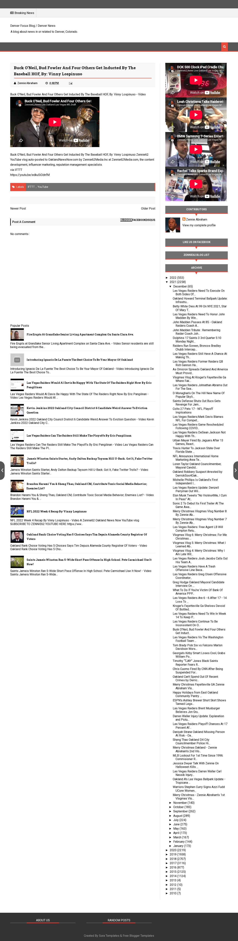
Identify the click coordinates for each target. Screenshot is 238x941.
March (177, 837)
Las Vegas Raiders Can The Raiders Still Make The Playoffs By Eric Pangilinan (79, 435)
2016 (173, 867)
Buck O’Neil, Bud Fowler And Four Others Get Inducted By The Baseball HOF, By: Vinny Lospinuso (73, 94)
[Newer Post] (2, 470)
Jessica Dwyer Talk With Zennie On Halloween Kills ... (196, 765)
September (181, 811)
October (178, 807)
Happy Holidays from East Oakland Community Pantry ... (195, 694)
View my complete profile (199, 225)
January (178, 846)
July (176, 820)
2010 (173, 893)
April (176, 833)
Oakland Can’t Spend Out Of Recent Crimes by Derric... (195, 678)
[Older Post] (235, 470)
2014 (173, 876)
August (178, 816)
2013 (173, 880)
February (179, 841)
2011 (173, 889)
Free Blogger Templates (138, 935)
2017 (173, 863)
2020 (173, 850)
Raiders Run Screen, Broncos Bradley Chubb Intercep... (197, 347)
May (176, 828)
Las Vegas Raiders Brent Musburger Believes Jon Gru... (196, 710)
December (180, 286)
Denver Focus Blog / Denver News (32, 26)
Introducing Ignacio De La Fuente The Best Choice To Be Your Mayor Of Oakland (80, 359)
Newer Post (18, 208)
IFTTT (18, 170)
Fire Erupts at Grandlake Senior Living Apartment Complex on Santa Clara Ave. (80, 334)
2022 (173, 277)
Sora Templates (109, 935)
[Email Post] (70, 83)
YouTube (43, 186)
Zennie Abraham (196, 219)
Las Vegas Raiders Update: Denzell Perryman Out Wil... (196, 489)
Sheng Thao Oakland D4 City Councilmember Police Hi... (191, 741)
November (180, 803)
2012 (173, 885)
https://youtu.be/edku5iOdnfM (30, 175)
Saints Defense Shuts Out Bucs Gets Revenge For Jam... (197, 402)
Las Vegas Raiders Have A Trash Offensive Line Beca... (194, 568)
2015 (173, 872)
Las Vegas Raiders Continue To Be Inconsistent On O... (195, 623)
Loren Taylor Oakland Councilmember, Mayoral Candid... (197, 465)
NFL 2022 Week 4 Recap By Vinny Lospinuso (56, 511)
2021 (173, 282)
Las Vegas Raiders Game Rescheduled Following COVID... (198, 426)
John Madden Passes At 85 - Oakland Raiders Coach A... (197, 323)
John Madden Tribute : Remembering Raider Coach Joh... (196, 331)
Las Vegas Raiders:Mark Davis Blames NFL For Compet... (198, 418)
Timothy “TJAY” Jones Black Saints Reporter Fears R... (195, 662)
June (176, 824)
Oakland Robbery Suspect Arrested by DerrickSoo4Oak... (197, 473)
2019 (173, 854)
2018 (173, 859)
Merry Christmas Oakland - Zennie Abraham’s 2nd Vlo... (195, 749)
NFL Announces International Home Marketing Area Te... (195, 457)
